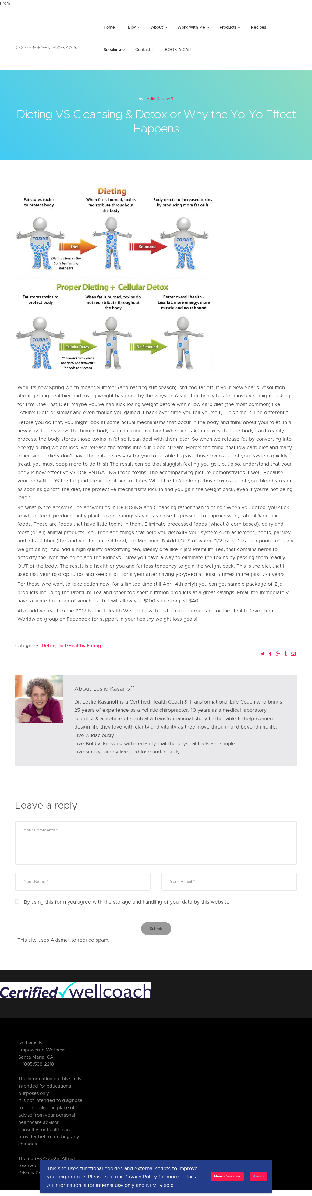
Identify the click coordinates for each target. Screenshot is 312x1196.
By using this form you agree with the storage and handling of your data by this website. (129, 902)
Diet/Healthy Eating (79, 645)
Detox (48, 645)
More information (227, 1176)
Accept (258, 1176)
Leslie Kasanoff (159, 98)
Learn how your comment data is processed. (163, 940)
